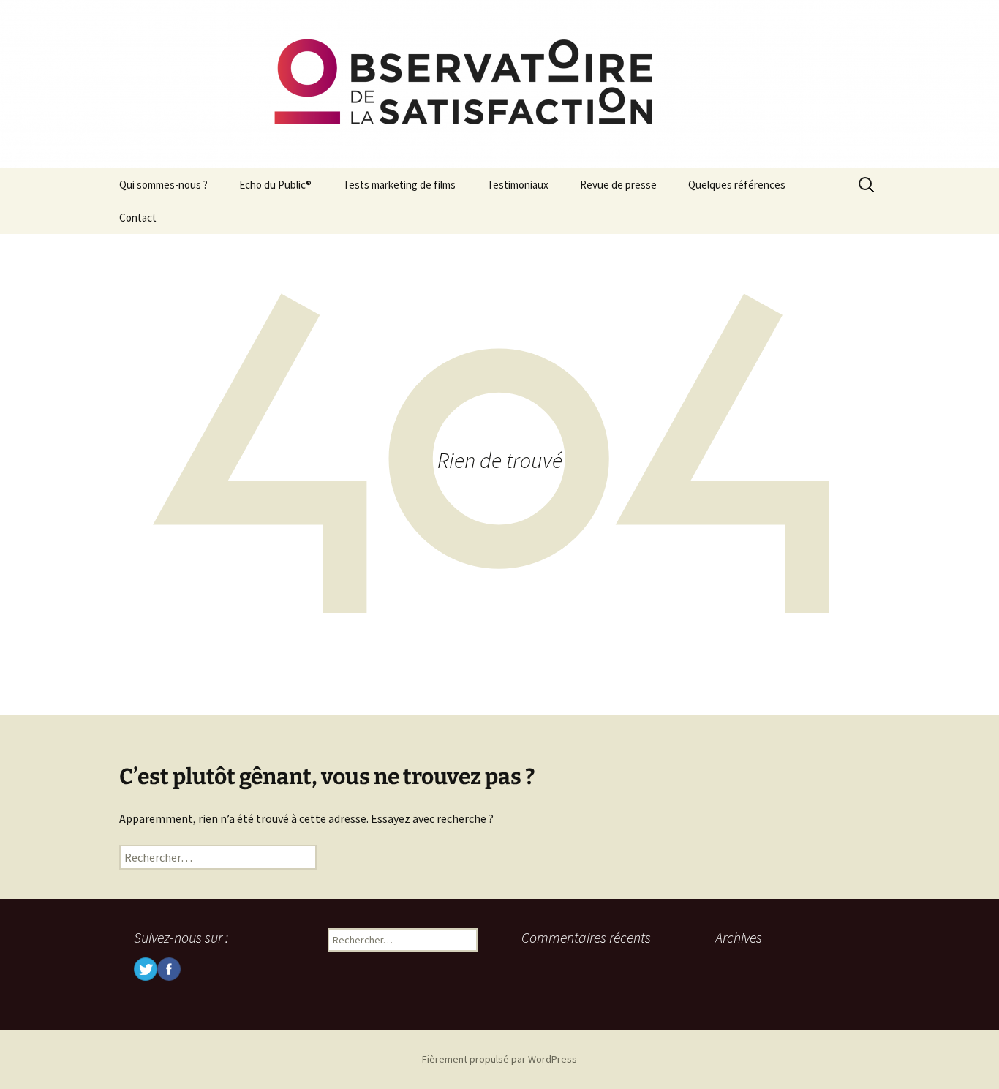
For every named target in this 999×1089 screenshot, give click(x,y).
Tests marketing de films (399, 185)
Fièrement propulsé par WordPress (499, 1059)
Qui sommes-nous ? (163, 185)
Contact (138, 218)
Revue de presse (618, 185)
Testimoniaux (517, 185)
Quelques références (736, 185)
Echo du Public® (275, 185)
